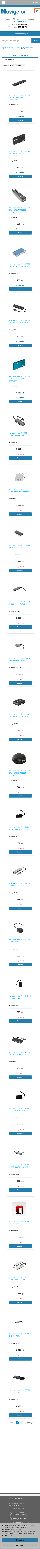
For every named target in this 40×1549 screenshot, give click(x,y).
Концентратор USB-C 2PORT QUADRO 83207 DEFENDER (20, 715)
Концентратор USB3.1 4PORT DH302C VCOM (20, 997)
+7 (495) (19, 27)
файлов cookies (7, 1535)
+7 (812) (19, 24)
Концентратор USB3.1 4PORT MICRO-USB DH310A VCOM (20, 1166)
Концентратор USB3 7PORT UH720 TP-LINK (19, 1391)
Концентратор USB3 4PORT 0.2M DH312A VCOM (19, 884)
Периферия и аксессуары (24, 47)
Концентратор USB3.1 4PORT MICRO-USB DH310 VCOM (20, 1109)
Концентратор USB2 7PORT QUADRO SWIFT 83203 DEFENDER (19, 210)
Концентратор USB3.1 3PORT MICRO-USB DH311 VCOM (20, 828)
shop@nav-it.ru (20, 22)
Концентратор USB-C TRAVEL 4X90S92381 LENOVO (20, 546)
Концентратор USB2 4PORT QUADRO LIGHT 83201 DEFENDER (19, 773)
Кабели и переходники (9, 49)
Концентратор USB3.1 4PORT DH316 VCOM (20, 1222)
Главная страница (7, 47)
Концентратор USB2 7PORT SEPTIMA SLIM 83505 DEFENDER (19, 379)
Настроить (20, 1545)
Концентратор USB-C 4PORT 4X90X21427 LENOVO (20, 603)
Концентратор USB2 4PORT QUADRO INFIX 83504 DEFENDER (19, 153)
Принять (20, 1540)
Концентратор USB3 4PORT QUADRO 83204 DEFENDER (19, 321)
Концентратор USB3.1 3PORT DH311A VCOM (20, 1335)
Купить (20, 120)
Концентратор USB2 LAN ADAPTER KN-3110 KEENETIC (19, 490)
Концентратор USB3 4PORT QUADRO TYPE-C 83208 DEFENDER (19, 1054)
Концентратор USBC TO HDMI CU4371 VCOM (18, 1278)
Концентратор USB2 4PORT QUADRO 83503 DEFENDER (19, 265)
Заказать (20, 458)
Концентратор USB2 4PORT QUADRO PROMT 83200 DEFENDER (19, 97)
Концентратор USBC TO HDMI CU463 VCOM (18, 434)
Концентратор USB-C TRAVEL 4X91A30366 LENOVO (20, 659)
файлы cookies (23, 1526)
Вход (36, 2)
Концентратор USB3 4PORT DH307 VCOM (19, 941)
